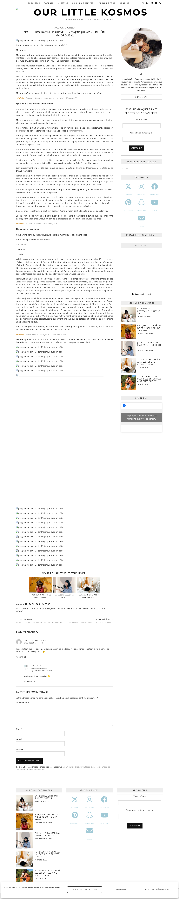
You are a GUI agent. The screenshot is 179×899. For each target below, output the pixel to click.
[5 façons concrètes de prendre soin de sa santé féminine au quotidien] (40, 585)
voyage (19, 611)
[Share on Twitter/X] (33, 604)
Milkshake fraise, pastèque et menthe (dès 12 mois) (39, 621)
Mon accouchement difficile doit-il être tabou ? (91, 621)
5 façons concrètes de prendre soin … (40, 596)
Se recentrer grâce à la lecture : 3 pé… (89, 596)
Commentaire (23, 702)
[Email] (156, 3)
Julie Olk (59, 28)
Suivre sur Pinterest (142, 294)
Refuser (121, 889)
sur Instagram (75, 130)
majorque (56, 609)
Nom (19, 729)
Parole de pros (106, 3)
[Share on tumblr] (39, 604)
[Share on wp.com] (49, 604)
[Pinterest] (147, 3)
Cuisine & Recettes (82, 3)
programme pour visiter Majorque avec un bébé (83, 609)
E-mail (20, 739)
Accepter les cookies (84, 889)
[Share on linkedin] (46, 604)
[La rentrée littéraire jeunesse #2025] (128, 314)
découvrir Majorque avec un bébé (34, 609)
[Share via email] (26, 604)
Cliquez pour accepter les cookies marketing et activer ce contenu (141, 417)
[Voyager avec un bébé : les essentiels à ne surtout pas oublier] (128, 382)
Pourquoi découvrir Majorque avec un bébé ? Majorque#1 (51, 98)
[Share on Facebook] (29, 604)
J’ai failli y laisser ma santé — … (64, 596)
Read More (141, 97)
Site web (20, 749)
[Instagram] (143, 3)
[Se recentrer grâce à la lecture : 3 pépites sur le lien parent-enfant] (88, 585)
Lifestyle (63, 3)
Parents (48, 3)
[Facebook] (151, 3)
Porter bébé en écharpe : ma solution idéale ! (46, 334)
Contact (124, 3)
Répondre (22, 657)
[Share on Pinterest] (36, 604)
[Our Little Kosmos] (89, 8)
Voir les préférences (157, 889)
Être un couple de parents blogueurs (42, 223)
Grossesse (34, 3)
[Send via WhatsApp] (42, 604)
